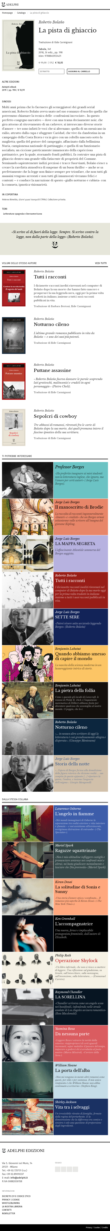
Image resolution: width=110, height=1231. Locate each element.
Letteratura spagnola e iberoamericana (22, 214)
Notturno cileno (51, 324)
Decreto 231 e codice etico (16, 1196)
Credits (105, 1227)
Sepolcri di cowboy (55, 416)
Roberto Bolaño (51, 22)
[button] (100, 22)
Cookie (16, 1199)
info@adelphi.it (19, 1177)
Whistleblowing (11, 1203)
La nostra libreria (12, 1206)
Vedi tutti (101, 263)
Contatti (7, 1210)
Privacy (6, 1199)
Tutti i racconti (50, 277)
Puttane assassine (52, 370)
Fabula (42, 49)
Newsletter (8, 1213)
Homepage (7, 13)
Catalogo (21, 13)
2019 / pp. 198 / (13, 88)
